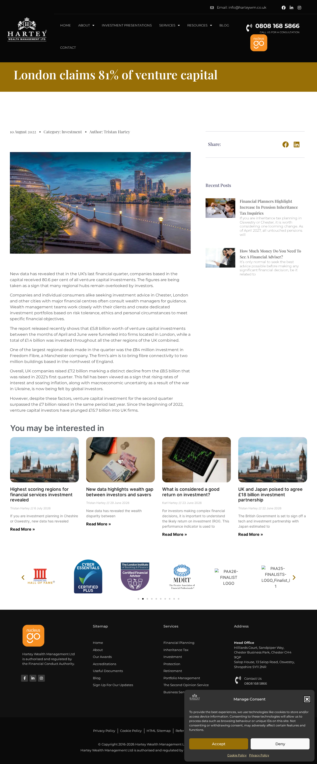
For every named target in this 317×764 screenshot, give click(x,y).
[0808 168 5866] (249, 28)
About (84, 25)
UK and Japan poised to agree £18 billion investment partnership (270, 494)
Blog (224, 25)
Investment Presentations (127, 25)
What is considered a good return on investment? (190, 492)
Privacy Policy (259, 755)
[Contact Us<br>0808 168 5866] (238, 680)
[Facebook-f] (24, 678)
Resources (197, 25)
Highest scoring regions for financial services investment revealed (41, 494)
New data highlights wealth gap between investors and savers (119, 492)
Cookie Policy (237, 755)
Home (65, 25)
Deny (280, 744)
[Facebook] (284, 8)
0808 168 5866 (277, 25)
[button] (307, 699)
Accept (218, 744)
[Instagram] (299, 8)
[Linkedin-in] (291, 8)
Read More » (22, 529)
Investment (72, 131)
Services (167, 25)
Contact (68, 47)
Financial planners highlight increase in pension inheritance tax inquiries (269, 207)
